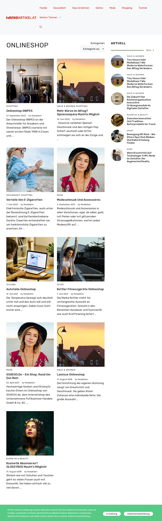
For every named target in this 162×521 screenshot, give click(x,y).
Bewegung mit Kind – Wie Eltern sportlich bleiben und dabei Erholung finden (141, 138)
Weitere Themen (48, 17)
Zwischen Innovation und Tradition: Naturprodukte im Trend (141, 121)
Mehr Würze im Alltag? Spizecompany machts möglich (78, 112)
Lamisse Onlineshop (71, 374)
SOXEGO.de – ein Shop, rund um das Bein (28, 376)
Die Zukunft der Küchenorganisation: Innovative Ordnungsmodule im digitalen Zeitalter (139, 102)
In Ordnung (111, 514)
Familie (43, 8)
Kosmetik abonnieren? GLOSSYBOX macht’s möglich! (26, 465)
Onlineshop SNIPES (19, 111)
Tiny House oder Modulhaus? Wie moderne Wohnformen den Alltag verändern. (140, 64)
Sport (60, 284)
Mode (112, 8)
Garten (99, 8)
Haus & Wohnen (80, 8)
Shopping (127, 8)
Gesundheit (59, 8)
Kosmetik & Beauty (17, 458)
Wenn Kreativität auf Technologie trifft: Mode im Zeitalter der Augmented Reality (141, 157)
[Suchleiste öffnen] (40, 27)
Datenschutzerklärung (138, 514)
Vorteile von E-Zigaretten (24, 200)
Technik (143, 8)
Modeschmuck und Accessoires (78, 200)
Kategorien (98, 43)
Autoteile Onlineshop (21, 289)
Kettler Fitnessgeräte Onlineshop (80, 289)
